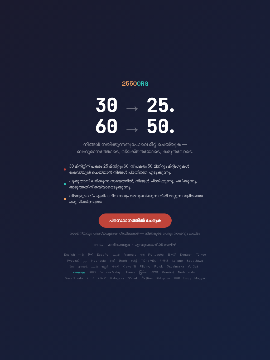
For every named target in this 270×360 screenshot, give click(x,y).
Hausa (131, 272)
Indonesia (98, 260)
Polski (158, 266)
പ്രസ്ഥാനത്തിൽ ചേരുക (135, 220)
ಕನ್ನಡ (105, 266)
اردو (85, 260)
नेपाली (177, 278)
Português (156, 254)
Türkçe (201, 254)
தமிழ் (134, 260)
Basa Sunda (74, 278)
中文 (81, 254)
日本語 (172, 254)
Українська (175, 266)
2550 (135, 83)
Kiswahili (129, 266)
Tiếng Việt (148, 260)
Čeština (147, 278)
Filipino (144, 266)
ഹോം (98, 245)
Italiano (177, 260)
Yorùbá (193, 266)
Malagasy (117, 278)
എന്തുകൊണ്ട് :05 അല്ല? (155, 245)
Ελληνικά (163, 278)
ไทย (72, 266)
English (69, 254)
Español (103, 254)
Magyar (199, 278)
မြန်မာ (143, 272)
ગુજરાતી (83, 266)
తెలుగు (123, 260)
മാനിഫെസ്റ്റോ (119, 245)
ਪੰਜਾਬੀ (154, 272)
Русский (73, 260)
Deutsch (186, 254)
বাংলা (142, 254)
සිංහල (187, 278)
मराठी (112, 260)
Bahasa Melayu (111, 272)
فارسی (94, 266)
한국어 (164, 260)
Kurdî (90, 278)
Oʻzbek (133, 278)
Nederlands (186, 272)
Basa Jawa (195, 260)
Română (168, 272)
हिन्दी (90, 254)
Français (129, 254)
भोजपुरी (115, 266)
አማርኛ (102, 278)
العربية (116, 254)
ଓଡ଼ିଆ (92, 272)
